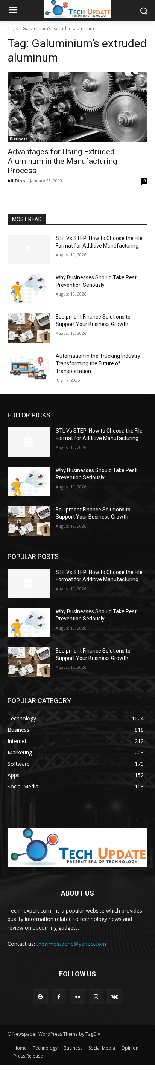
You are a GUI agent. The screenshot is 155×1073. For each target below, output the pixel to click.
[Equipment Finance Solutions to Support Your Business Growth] (29, 328)
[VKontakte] (114, 996)
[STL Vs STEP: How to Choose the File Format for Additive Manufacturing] (29, 249)
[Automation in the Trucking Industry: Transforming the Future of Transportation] (29, 367)
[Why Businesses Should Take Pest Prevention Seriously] (29, 288)
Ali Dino (16, 180)
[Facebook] (59, 996)
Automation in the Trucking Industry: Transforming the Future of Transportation (98, 363)
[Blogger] (40, 996)
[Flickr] (77, 996)
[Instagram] (96, 996)
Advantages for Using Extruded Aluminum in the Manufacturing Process (62, 161)
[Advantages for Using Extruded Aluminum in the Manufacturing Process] (77, 107)
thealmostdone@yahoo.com (71, 943)
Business (19, 139)
